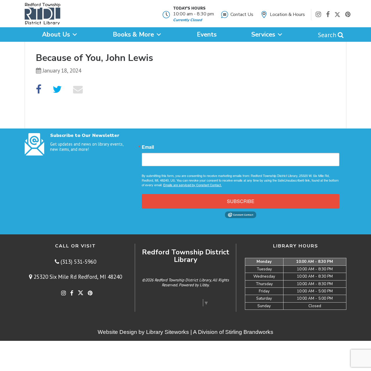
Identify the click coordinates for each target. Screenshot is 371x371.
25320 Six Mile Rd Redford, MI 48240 (77, 276)
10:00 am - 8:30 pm (193, 14)
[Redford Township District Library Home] (42, 15)
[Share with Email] (78, 90)
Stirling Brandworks (249, 332)
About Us (56, 34)
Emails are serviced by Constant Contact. (192, 184)
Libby (204, 284)
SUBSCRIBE (240, 201)
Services (263, 34)
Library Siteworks (167, 332)
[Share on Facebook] (38, 90)
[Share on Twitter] (57, 90)
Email (148, 147)
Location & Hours (287, 14)
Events (207, 34)
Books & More (133, 34)
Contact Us (241, 14)
